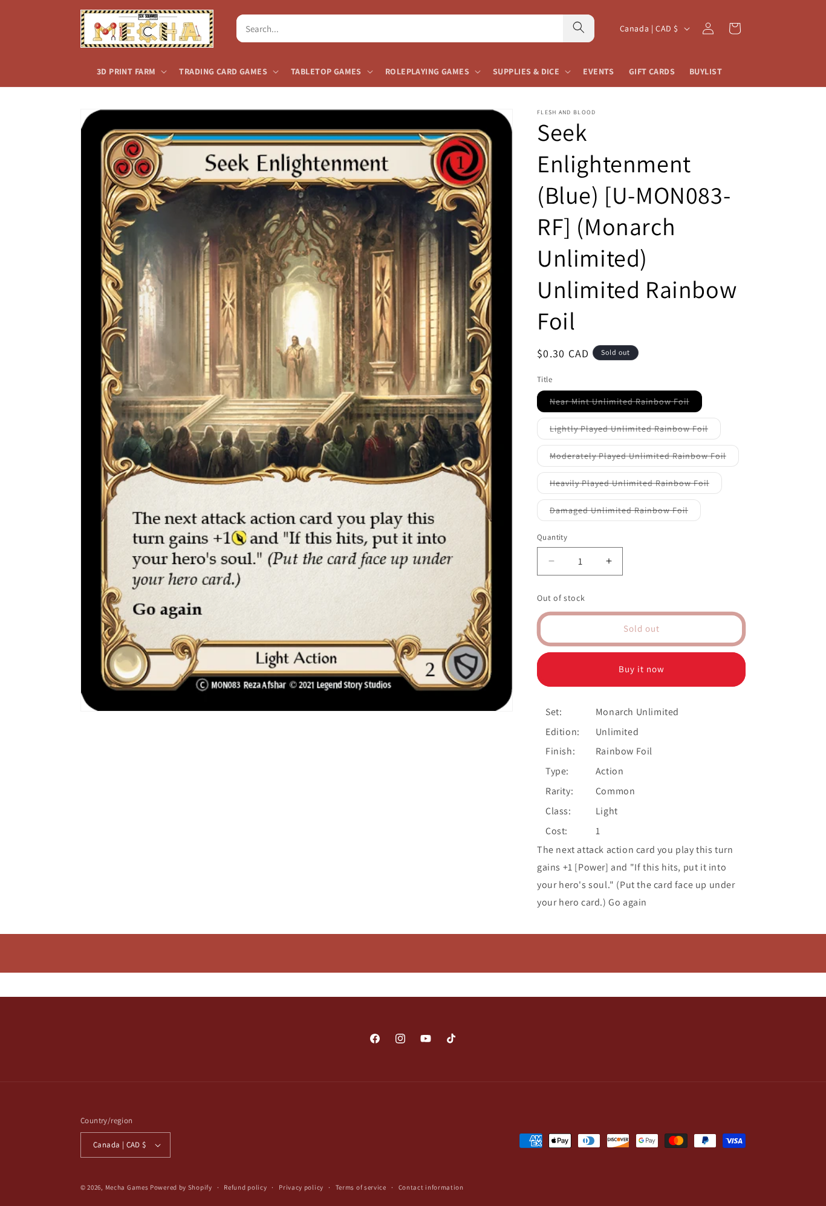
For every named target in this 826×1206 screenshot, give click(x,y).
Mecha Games (127, 1187)
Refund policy (245, 1187)
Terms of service (361, 1187)
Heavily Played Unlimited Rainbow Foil (636, 485)
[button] (130, 71)
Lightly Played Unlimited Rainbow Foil (635, 431)
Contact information (431, 1187)
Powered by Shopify (181, 1187)
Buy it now (642, 669)
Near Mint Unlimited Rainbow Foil (626, 403)
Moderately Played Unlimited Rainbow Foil (644, 458)
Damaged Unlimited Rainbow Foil (625, 512)
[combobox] (399, 28)
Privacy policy (301, 1187)
